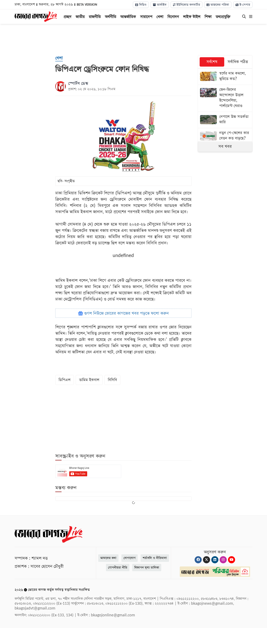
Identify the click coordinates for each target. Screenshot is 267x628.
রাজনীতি (95, 16)
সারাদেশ (146, 16)
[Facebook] (198, 559)
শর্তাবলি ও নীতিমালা (155, 558)
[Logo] (36, 16)
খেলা (159, 16)
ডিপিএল (65, 379)
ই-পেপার (244, 4)
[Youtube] (231, 559)
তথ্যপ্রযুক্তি (223, 16)
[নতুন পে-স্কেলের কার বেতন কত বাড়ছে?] (225, 136)
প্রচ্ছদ (68, 16)
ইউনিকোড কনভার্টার (187, 4)
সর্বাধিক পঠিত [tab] (238, 62)
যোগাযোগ (129, 558)
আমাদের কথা (108, 558)
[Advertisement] (133, 39)
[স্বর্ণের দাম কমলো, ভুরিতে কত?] (225, 77)
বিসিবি (112, 379)
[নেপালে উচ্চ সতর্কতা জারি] (225, 120)
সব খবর (225, 146)
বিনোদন (173, 16)
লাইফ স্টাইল (191, 16)
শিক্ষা (208, 16)
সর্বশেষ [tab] (212, 62)
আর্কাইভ (161, 4)
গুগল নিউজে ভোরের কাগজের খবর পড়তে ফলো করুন (126, 313)
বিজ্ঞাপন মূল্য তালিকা (146, 567)
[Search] (244, 17)
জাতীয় (80, 16)
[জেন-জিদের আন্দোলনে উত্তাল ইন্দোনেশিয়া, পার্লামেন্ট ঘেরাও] (225, 98)
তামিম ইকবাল (89, 379)
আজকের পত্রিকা (219, 4)
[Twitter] (206, 559)
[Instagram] (223, 559)
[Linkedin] (214, 559)
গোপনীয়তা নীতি (117, 567)
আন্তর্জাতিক (128, 16)
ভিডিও (142, 4)
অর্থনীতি (110, 16)
